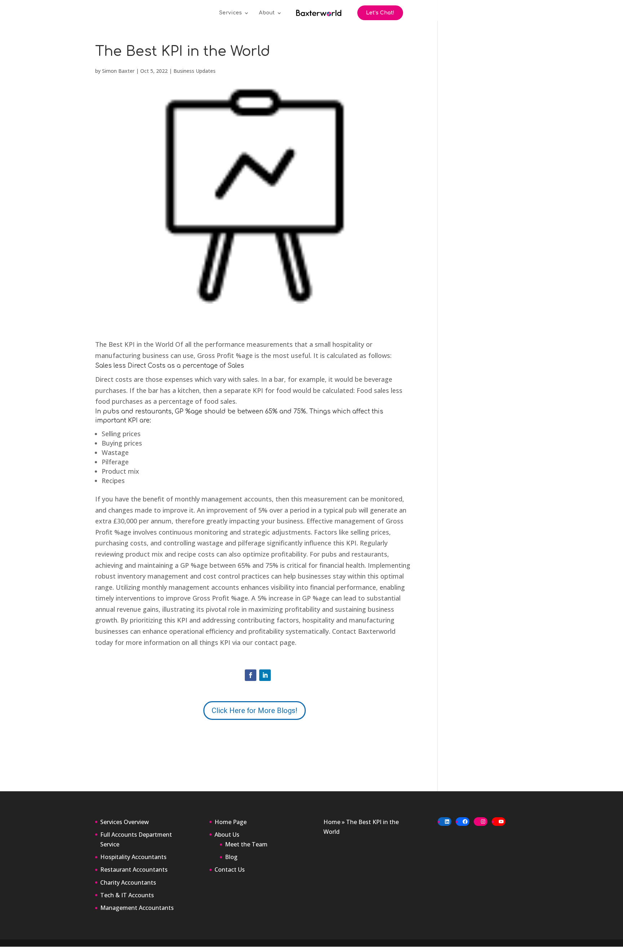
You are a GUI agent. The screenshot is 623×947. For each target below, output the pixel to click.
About (267, 13)
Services (230, 13)
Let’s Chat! (380, 13)
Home (331, 822)
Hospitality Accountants (133, 857)
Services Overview (124, 822)
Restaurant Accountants (134, 869)
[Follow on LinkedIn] (265, 675)
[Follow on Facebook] (250, 675)
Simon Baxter (118, 70)
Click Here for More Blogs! (254, 710)
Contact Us (230, 869)
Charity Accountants (128, 882)
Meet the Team (246, 844)
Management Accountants (137, 908)
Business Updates (194, 70)
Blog (231, 857)
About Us (227, 834)
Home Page (231, 822)
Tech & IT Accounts (127, 895)
